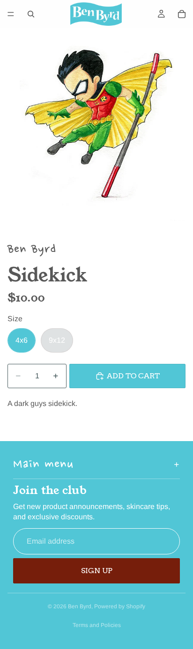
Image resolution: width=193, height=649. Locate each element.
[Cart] (181, 14)
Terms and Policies (97, 625)
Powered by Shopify (119, 606)
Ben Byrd (79, 606)
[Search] (31, 14)
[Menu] (11, 14)
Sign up (96, 570)
